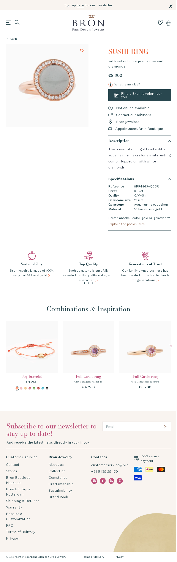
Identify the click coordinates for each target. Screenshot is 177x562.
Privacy (12, 538)
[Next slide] (171, 346)
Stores (11, 471)
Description (119, 141)
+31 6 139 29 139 (104, 471)
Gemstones (58, 477)
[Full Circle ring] (88, 355)
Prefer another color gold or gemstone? (139, 221)
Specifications (121, 179)
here (80, 5)
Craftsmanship (61, 484)
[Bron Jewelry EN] (88, 23)
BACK (13, 39)
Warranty (14, 507)
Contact (12, 464)
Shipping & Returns (22, 501)
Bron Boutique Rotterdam (18, 491)
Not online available (132, 108)
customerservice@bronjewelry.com (120, 465)
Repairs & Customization (18, 516)
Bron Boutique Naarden (18, 480)
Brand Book (58, 497)
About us (56, 464)
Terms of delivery (93, 556)
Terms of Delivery (20, 532)
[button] (8, 23)
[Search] (17, 22)
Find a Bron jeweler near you (141, 95)
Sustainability (60, 490)
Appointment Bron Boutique (139, 128)
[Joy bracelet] (32, 355)
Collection (57, 471)
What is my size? (125, 84)
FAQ (9, 525)
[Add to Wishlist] (82, 50)
